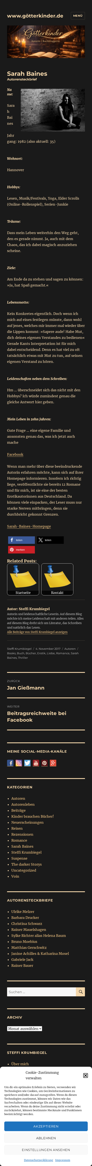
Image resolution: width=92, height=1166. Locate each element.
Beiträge (18, 810)
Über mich (20, 1064)
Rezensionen (22, 834)
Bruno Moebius (24, 941)
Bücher (31, 653)
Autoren (70, 648)
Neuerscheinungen (27, 822)
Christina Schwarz (26, 923)
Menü (78, 15)
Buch (20, 653)
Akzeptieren (46, 1126)
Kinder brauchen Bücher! (32, 816)
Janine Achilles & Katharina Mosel (40, 953)
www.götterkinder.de (35, 16)
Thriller (23, 657)
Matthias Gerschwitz (29, 947)
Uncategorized (23, 870)
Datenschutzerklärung (38, 1160)
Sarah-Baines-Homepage (29, 526)
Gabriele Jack (22, 959)
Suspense (19, 858)
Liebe (51, 653)
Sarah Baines (22, 846)
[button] (85, 1075)
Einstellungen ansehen (46, 1150)
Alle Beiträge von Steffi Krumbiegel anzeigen (37, 632)
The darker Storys (26, 864)
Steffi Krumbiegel (19, 648)
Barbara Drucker (25, 917)
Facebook (15, 454)
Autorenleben (23, 804)
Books (11, 653)
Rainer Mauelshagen (28, 929)
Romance (63, 653)
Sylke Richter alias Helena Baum (38, 935)
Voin (15, 876)
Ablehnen (46, 1138)
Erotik (41, 653)
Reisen (17, 828)
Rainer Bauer (22, 965)
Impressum (62, 1160)
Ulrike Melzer (22, 911)
